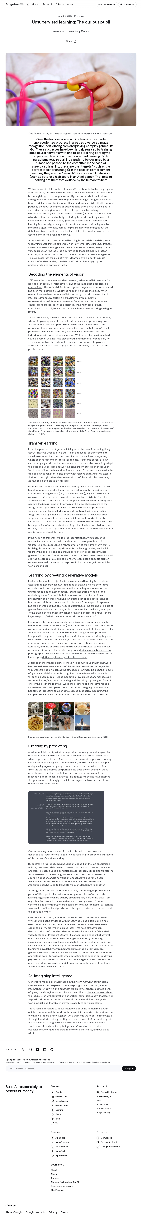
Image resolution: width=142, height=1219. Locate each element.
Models (36, 4)
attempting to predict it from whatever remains (72, 904)
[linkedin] (44, 1049)
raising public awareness (69, 945)
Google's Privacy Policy (101, 1062)
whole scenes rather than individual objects (53, 459)
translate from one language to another (81, 884)
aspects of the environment (67, 999)
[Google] (11, 1205)
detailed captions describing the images (74, 511)
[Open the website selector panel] (27, 4)
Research (47, 4)
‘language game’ (62, 345)
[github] (52, 1049)
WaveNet (68, 874)
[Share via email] (78, 48)
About (70, 4)
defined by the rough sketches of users (64, 657)
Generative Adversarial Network (46, 625)
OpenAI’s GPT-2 (51, 783)
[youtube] (37, 1049)
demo (46, 870)
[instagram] (30, 1049)
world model (35, 1002)
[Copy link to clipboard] (85, 48)
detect (83, 942)
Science (60, 4)
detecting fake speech (83, 955)
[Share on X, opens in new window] (56, 48)
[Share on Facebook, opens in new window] (63, 48)
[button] (71, 41)
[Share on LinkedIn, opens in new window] (71, 48)
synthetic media (96, 942)
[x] (23, 1049)
